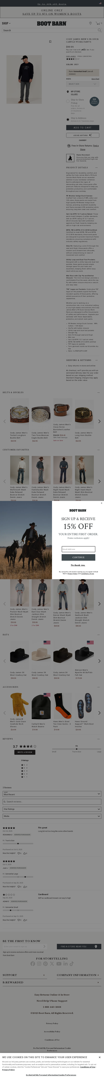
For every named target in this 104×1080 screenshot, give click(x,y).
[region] (52, 1066)
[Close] (100, 1057)
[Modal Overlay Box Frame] (52, 540)
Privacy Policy (8, 1070)
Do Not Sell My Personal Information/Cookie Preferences (51, 1075)
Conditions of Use (87, 1067)
